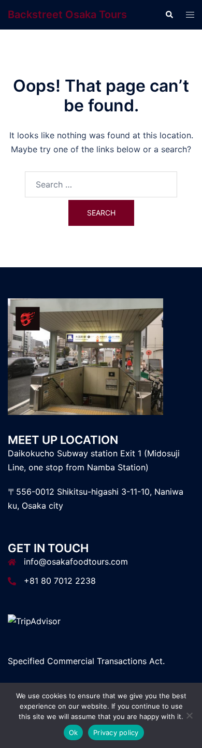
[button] (169, 14)
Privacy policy (116, 732)
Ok (73, 732)
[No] (189, 715)
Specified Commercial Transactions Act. (86, 661)
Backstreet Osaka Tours (67, 14)
